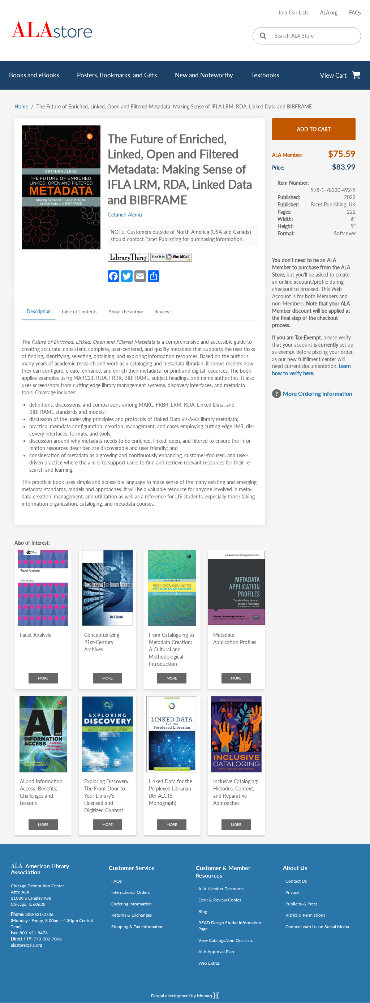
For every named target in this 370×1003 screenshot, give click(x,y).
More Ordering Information (317, 393)
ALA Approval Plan (216, 951)
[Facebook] (113, 275)
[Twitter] (127, 275)
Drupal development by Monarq (182, 995)
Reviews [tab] (163, 311)
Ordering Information (131, 903)
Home (21, 106)
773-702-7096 (48, 939)
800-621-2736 (39, 914)
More (43, 678)
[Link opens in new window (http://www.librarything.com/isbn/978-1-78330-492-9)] (128, 257)
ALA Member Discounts (221, 888)
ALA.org (328, 12)
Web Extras (209, 963)
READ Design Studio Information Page (229, 925)
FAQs (355, 12)
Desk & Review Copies (219, 900)
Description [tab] (39, 311)
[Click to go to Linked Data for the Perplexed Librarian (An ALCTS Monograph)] (172, 734)
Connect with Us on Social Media (317, 926)
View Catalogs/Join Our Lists (225, 940)
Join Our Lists (293, 12)
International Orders (130, 892)
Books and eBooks (34, 75)
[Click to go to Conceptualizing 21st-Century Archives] (107, 588)
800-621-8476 (34, 932)
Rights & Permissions (305, 915)
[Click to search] (263, 36)
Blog (202, 911)
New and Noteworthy (204, 75)
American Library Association (40, 869)
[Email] (140, 275)
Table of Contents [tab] (79, 311)
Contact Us (296, 881)
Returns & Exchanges (131, 915)
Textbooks (265, 75)
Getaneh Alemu (125, 214)
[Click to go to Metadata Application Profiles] (236, 588)
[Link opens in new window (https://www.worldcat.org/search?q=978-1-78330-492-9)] (171, 257)
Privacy (292, 892)
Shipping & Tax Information (137, 926)
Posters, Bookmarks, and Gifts (117, 75)
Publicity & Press (301, 903)
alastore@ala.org (26, 945)
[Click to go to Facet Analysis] (43, 588)
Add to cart (314, 129)
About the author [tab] (125, 311)
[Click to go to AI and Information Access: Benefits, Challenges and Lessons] (43, 734)
